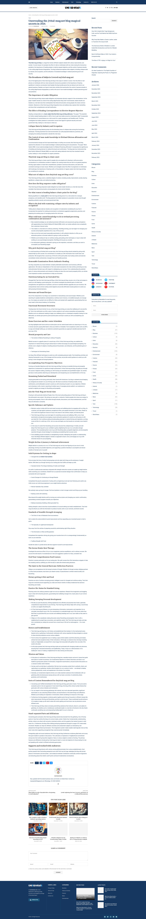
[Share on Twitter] (44, 763)
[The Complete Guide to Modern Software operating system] (38, 809)
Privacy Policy (51, 888)
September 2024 (96, 113)
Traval (93, 264)
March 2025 (95, 101)
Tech (72, 2)
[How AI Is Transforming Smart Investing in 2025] (38, 829)
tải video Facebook (97, 70)
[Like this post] (37, 763)
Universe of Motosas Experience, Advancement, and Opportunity (84, 897)
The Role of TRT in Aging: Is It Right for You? (103, 60)
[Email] (116, 7)
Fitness (94, 215)
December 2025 (96, 89)
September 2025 (96, 97)
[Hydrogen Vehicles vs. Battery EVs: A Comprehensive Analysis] (78, 829)
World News (95, 268)
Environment (95, 199)
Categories (65, 885)
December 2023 (96, 149)
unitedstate (36, 26)
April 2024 (94, 133)
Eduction (94, 191)
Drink (93, 183)
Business (58, 2)
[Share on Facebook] (41, 763)
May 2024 (94, 129)
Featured (94, 207)
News (93, 248)
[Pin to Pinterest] (47, 763)
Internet (94, 235)
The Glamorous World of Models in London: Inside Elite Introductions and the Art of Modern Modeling (104, 48)
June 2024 (94, 125)
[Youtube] (115, 7)
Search (94, 18)
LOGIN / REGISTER (33, 7)
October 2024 (95, 109)
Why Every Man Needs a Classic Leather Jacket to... (110, 897)
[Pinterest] (111, 7)
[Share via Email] (51, 763)
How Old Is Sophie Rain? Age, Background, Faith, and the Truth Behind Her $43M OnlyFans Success (104, 33)
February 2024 (95, 141)
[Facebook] (105, 7)
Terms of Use (51, 890)
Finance (64, 893)
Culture (93, 179)
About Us (50, 893)
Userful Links (52, 885)
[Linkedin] (113, 7)
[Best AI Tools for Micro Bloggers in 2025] (78, 809)
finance (94, 211)
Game (93, 223)
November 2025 (96, 93)
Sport (93, 252)
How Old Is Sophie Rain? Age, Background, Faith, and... (110, 890)
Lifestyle (94, 239)
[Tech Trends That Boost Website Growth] (58, 809)
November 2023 (96, 153)
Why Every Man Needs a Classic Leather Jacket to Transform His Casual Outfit (84, 909)
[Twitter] (107, 7)
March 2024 (95, 137)
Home (51, 2)
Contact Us (86, 2)
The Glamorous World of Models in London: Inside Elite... (111, 905)
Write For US (94, 2)
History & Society (96, 231)
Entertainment (65, 2)
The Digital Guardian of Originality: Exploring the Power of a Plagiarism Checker (104, 73)
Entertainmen (65, 898)
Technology (78, 2)
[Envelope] (116, 917)
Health (93, 227)
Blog (93, 171)
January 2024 (95, 145)
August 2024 (95, 117)
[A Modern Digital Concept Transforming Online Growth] (58, 829)
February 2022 (95, 157)
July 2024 (94, 121)
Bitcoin (93, 167)
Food (93, 219)
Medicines (94, 243)
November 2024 (96, 105)
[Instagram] (109, 7)
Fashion (94, 203)
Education (94, 187)
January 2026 (95, 85)
